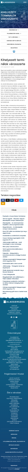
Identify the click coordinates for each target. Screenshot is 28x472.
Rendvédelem (14, 418)
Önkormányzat (13, 30)
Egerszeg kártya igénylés (14, 40)
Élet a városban (13, 37)
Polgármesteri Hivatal (13, 33)
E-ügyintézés (14, 383)
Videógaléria (14, 401)
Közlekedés (14, 416)
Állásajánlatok (14, 410)
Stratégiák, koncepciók (14, 357)
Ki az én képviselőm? (15, 344)
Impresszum (14, 434)
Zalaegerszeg (8, 2)
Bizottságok (14, 349)
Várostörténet (14, 307)
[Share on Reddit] (16, 200)
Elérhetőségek (14, 381)
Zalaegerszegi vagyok (14, 310)
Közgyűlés (14, 348)
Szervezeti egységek (14, 379)
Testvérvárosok (14, 369)
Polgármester (14, 337)
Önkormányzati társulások (14, 362)
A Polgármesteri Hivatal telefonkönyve (14, 441)
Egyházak (14, 408)
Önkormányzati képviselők (13, 340)
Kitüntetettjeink (14, 354)
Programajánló (14, 397)
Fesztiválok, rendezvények (14, 398)
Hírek (14, 21)
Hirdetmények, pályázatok (14, 44)
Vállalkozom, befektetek (14, 314)
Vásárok (14, 420)
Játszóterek (14, 415)
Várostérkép (14, 364)
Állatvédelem (14, 367)
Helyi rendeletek (14, 356)
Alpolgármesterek (14, 339)
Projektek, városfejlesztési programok (14, 359)
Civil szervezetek (14, 406)
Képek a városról (14, 403)
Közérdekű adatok (14, 386)
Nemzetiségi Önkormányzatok (14, 352)
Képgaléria (14, 309)
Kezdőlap (5, 21)
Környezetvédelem (14, 366)
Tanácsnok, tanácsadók (14, 346)
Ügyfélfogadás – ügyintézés (14, 384)
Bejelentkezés (14, 465)
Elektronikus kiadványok (14, 421)
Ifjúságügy (14, 413)
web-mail (14, 437)
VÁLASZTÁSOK (14, 47)
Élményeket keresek (14, 312)
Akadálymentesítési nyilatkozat (14, 452)
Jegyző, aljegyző (14, 378)
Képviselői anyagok (14, 445)
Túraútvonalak (14, 423)
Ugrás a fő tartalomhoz (23, 0)
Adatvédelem (14, 448)
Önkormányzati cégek (14, 361)
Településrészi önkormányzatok (14, 351)
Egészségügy (14, 411)
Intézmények (14, 405)
